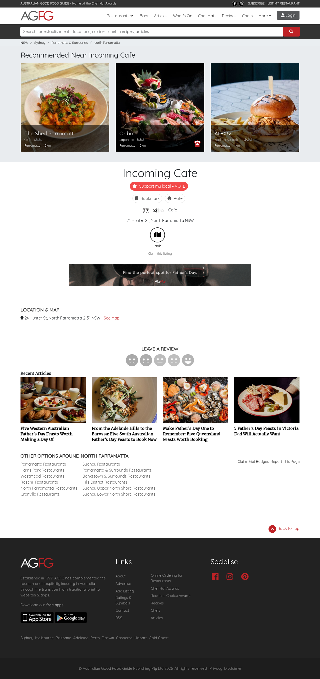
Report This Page (285, 461)
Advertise (123, 583)
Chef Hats (207, 15)
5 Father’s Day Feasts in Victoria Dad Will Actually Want (266, 431)
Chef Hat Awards (104, 3)
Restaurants (118, 15)
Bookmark (150, 198)
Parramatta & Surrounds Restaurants (117, 470)
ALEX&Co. (225, 133)
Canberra (124, 637)
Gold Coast (158, 637)
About (121, 576)
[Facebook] (235, 4)
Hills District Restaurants (104, 482)
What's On (182, 15)
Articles (161, 15)
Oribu (126, 133)
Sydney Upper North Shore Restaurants (119, 488)
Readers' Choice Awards (171, 595)
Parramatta (32, 145)
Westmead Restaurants (42, 476)
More (263, 15)
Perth (95, 637)
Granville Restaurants (40, 494)
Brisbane (63, 637)
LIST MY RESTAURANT (284, 3)
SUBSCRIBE (256, 3)
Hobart (140, 637)
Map (157, 234)
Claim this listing (160, 253)
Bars (144, 15)
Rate (177, 198)
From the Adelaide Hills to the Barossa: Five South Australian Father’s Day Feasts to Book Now (124, 434)
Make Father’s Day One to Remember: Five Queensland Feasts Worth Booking (191, 434)
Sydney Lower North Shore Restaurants (119, 494)
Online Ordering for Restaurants (166, 578)
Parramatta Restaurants (43, 464)
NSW (24, 43)
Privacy (216, 668)
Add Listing (125, 591)
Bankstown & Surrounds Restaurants (116, 476)
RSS (119, 618)
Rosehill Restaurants (39, 482)
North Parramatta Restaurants (49, 488)
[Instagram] (241, 4)
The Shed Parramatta (50, 133)
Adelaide (80, 637)
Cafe (172, 209)
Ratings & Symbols (124, 600)
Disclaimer (233, 668)
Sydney (40, 43)
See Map (112, 317)
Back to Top (288, 528)
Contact (122, 610)
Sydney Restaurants (101, 464)
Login (290, 15)
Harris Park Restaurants (42, 470)
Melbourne (44, 637)
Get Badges (259, 461)
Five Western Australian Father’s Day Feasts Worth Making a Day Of (46, 434)
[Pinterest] (246, 577)
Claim (242, 461)
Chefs (247, 15)
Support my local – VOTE (161, 186)
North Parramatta (107, 43)
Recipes (229, 15)
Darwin (108, 637)
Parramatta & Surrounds (70, 43)
